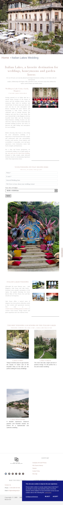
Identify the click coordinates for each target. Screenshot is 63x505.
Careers (34, 468)
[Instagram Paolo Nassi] (6, 474)
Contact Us (8, 485)
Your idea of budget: (11, 187)
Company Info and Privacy (39, 462)
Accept (55, 496)
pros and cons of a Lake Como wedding (19, 153)
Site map (34, 474)
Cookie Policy (36, 471)
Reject (47, 496)
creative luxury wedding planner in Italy (16, 308)
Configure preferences (32, 496)
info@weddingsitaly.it (14, 490)
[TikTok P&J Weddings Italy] (9, 474)
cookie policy (47, 492)
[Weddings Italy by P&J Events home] (18, 460)
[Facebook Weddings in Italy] (16, 474)
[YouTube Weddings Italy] (20, 474)
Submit (8, 196)
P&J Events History (37, 465)
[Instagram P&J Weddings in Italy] (13, 474)
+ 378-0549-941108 (14, 488)
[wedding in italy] (10, 3)
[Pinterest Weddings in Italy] (23, 474)
